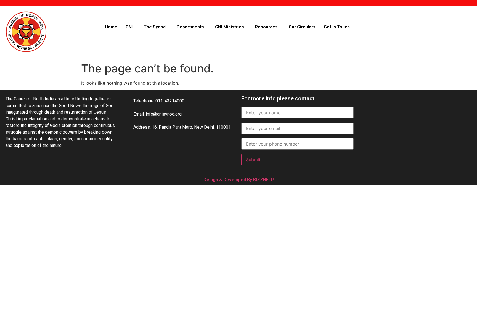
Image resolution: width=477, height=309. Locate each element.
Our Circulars (302, 27)
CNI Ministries (229, 27)
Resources (266, 27)
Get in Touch (337, 27)
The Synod (155, 27)
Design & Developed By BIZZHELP (238, 179)
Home (111, 27)
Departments (190, 27)
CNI (129, 27)
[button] (130, 27)
